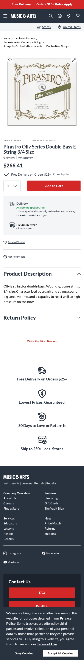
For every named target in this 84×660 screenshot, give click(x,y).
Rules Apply (64, 4)
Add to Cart (54, 186)
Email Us (42, 606)
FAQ (42, 592)
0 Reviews (9, 157)
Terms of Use (47, 644)
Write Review (25, 157)
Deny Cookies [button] (24, 653)
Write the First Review (42, 341)
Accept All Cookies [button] (60, 653)
